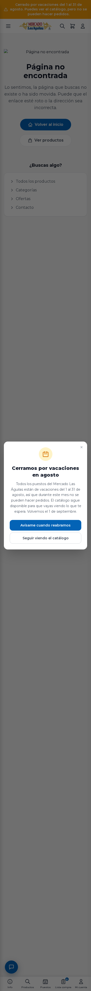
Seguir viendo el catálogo (46, 538)
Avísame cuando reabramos (45, 525)
